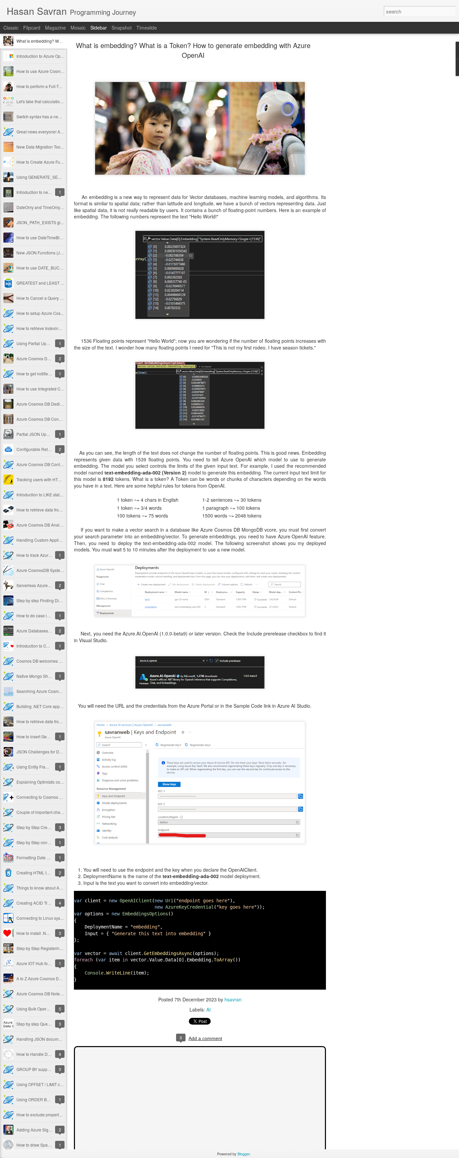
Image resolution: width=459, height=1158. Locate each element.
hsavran (233, 999)
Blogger (244, 1153)
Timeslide (146, 27)
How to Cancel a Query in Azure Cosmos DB (57, 298)
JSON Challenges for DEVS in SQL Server (55, 751)
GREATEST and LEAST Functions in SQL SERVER (63, 283)
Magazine (55, 27)
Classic (10, 27)
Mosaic (78, 27)
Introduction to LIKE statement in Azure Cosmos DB (63, 494)
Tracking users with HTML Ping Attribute (52, 479)
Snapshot (122, 27)
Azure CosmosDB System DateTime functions (58, 570)
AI (208, 1009)
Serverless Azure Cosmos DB (43, 585)
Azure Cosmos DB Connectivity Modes (51, 419)
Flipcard (31, 27)
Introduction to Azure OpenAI (42, 56)
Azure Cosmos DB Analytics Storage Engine (56, 525)
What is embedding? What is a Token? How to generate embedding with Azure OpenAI (193, 50)
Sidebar (98, 27)
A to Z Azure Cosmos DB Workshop (48, 978)
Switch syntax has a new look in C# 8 (50, 116)
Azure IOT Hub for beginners (42, 963)
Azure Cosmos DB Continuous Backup (51, 464)
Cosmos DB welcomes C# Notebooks (50, 661)
